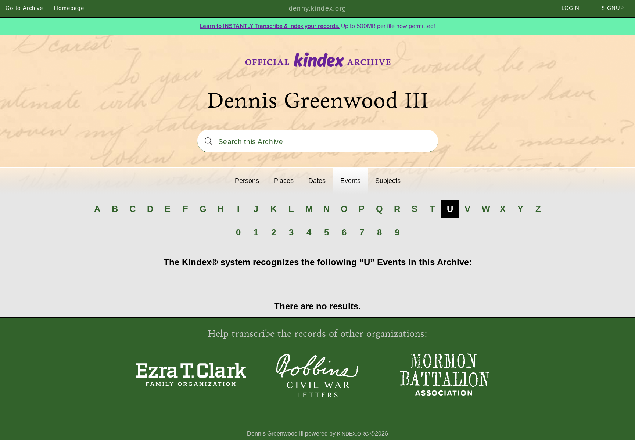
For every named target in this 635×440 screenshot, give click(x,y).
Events (350, 180)
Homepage (69, 8)
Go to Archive (24, 8)
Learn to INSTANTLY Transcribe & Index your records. (270, 26)
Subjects (388, 180)
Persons (247, 180)
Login (571, 8)
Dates (317, 180)
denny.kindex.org (317, 8)
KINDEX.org (353, 434)
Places (284, 180)
